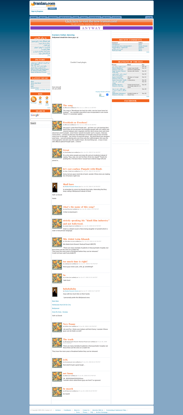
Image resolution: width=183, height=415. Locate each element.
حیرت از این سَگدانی (117, 49)
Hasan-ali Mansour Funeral (38, 72)
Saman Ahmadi (143, 46)
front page (34, 102)
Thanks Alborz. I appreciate (120, 47)
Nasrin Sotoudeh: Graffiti (119, 80)
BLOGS (106, 17)
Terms (78, 412)
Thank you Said (116, 50)
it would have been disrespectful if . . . (123, 46)
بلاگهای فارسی (47, 104)
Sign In (33, 11)
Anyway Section (100, 91)
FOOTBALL (95, 17)
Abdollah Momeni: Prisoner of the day (117, 85)
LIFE (76, 17)
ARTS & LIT (65, 17)
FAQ (91, 412)
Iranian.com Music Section (42, 89)
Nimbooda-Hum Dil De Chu (61, 305)
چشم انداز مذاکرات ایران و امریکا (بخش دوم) (41, 52)
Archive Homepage (102, 412)
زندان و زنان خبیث (44, 43)
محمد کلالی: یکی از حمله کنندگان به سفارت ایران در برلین (119, 90)
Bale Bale (55, 301)
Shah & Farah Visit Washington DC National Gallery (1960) (40, 70)
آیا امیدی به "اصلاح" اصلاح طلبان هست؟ (42, 48)
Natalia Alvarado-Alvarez (72, 186)
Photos (108, 91)
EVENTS (116, 17)
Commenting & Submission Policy (116, 410)
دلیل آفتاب (46, 45)
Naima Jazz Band (36, 83)
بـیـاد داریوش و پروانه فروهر (38, 67)
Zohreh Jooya (35, 88)
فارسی (149, 17)
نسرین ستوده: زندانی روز (119, 66)
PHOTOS (53, 17)
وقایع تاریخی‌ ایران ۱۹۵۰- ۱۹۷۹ (38, 66)
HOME (34, 17)
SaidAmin (141, 47)
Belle (32, 86)
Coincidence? (116, 44)
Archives (58, 410)
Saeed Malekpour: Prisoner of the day (117, 68)
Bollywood (55, 308)
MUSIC (43, 17)
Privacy (85, 412)
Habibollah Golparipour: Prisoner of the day (119, 94)
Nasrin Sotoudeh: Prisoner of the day (117, 77)
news (47, 99)
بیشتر (48, 55)
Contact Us (86, 410)
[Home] (42, 6)
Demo (140, 44)
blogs (40, 99)
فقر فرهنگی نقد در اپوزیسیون (40, 41)
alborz (140, 50)
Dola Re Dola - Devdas (60, 312)
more (48, 74)
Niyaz (32, 81)
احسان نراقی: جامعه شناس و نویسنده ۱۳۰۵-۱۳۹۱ (119, 74)
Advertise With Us (97, 410)
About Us (77, 410)
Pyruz (32, 84)
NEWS (84, 17)
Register (40, 11)
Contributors (67, 410)
